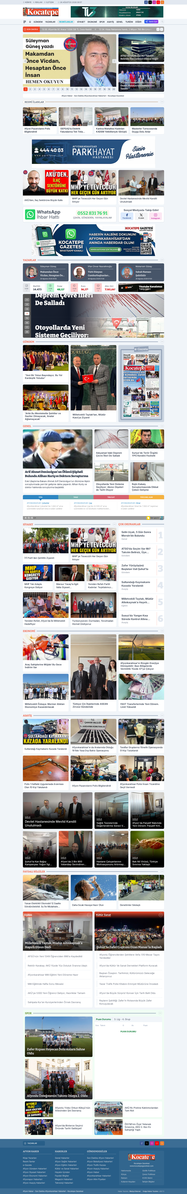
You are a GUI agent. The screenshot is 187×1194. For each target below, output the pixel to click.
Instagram (155, 218)
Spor (101, 22)
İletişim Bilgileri (148, 1182)
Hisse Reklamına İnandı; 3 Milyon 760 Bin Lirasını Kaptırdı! (73, 29)
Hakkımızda (126, 1170)
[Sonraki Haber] (161, 29)
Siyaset (81, 22)
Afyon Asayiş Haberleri (34, 1183)
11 (72, 89)
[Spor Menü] (162, 102)
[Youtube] (158, 2)
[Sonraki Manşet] (114, 61)
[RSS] (162, 2)
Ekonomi (92, 22)
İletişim (50, 2)
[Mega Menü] (24, 22)
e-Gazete (27, 1165)
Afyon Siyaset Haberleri (34, 1172)
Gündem (38, 22)
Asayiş (110, 22)
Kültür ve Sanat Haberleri (67, 1168)
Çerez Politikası (148, 1174)
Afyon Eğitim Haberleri (66, 1165)
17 (100, 89)
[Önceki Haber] (158, 29)
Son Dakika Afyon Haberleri (100, 1158)
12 (77, 89)
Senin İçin (153, 21)
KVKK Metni (147, 1178)
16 (95, 89)
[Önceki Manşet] (25, 61)
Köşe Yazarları (30, 1158)
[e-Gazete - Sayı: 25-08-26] (141, 385)
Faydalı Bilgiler (62, 1175)
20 (114, 89)
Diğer (138, 22)
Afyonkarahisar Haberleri (99, 1175)
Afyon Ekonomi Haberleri (35, 1175)
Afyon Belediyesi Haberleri (99, 1161)
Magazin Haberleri (64, 1179)
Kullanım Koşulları (128, 1182)
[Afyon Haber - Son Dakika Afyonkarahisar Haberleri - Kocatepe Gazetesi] (141, 1157)
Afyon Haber (93, 1172)
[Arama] (162, 21)
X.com (141, 218)
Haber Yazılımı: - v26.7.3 (141, 1191)
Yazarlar (50, 22)
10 (67, 89)
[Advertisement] (11, 63)
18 (104, 89)
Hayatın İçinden (62, 1172)
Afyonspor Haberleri (32, 1179)
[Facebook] (146, 2)
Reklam (38, 2)
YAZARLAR (32, 1143)
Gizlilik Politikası (148, 1170)
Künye (28, 2)
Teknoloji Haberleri (64, 1183)
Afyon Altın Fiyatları (96, 1179)
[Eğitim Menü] (89, 915)
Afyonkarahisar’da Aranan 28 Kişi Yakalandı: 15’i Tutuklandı (142, 29)
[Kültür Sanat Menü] (161, 915)
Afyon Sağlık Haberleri (66, 1161)
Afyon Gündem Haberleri (35, 1168)
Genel (119, 22)
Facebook (127, 218)
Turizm (129, 22)
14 (86, 89)
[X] (150, 2)
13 (81, 89)
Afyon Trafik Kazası (96, 1165)
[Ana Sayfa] (30, 22)
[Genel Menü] (162, 426)
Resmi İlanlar (29, 1161)
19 (109, 89)
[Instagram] (154, 2)
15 (90, 89)
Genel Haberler (62, 1158)
